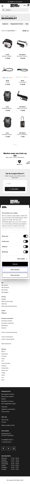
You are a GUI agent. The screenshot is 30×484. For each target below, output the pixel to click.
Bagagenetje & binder (17, 23)
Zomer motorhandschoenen (9, 332)
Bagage (7, 16)
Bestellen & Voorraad (7, 401)
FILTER (24, 30)
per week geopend (15, 1)
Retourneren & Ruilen (8, 396)
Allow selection (15, 269)
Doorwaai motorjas (7, 320)
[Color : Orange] (10, 77)
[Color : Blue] (7, 77)
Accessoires (12, 16)
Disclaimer (4, 406)
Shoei (3, 358)
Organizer (5, 23)
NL (19, 5)
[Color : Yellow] (22, 77)
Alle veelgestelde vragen (9, 403)
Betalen (4, 399)
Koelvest (4, 328)
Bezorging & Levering (8, 394)
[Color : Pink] (27, 77)
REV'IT (3, 351)
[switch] (25, 241)
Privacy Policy (6, 411)
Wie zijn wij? (5, 419)
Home (3, 16)
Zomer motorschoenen (8, 339)
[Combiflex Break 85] (8, 96)
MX (3, 282)
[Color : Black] (3, 77)
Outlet (3, 310)
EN (21, 5)
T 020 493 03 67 (6, 442)
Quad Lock (5, 370)
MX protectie (5, 287)
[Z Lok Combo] (22, 70)
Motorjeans (5, 325)
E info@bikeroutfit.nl (7, 439)
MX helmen (5, 290)
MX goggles (5, 292)
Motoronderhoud (6, 343)
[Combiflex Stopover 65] (8, 122)
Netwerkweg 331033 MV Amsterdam (8, 434)
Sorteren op (4, 30)
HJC (3, 361)
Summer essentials (7, 318)
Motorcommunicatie (7, 301)
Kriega (3, 372)
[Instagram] (14, 448)
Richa (3, 375)
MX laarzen (5, 285)
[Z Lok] (8, 70)
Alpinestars (5, 354)
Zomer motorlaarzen (7, 336)
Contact (4, 422)
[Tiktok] (8, 448)
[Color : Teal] (20, 77)
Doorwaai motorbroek (8, 323)
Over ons (4, 417)
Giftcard (4, 313)
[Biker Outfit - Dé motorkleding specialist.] (15, 7)
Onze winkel (5, 430)
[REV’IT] (19, 162)
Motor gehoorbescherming (9, 306)
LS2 (3, 377)
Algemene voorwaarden (8, 409)
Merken (4, 349)
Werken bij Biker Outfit (8, 425)
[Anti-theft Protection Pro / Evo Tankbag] (22, 44)
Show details (21, 258)
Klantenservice (6, 391)
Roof (3, 380)
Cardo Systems (6, 363)
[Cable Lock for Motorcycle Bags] (22, 96)
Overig (4, 296)
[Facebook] (3, 448)
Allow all (15, 264)
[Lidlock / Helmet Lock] (8, 44)
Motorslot (4, 303)
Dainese (4, 365)
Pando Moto (5, 368)
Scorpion (4, 356)
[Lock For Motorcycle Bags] (22, 122)
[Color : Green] (25, 77)
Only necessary (15, 275)
